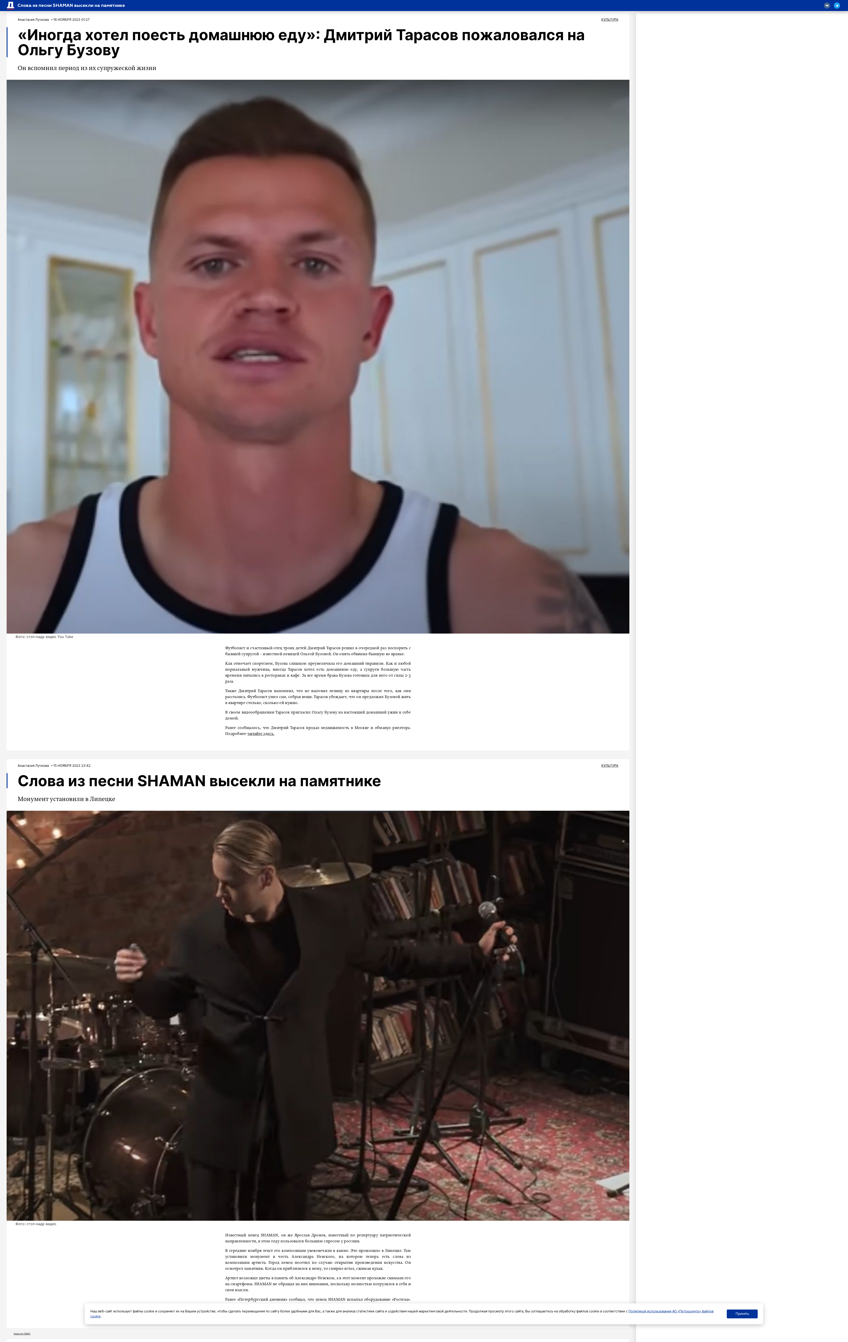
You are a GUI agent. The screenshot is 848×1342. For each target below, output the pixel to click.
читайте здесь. (260, 734)
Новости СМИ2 (22, 1333)
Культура (609, 19)
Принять (742, 1314)
